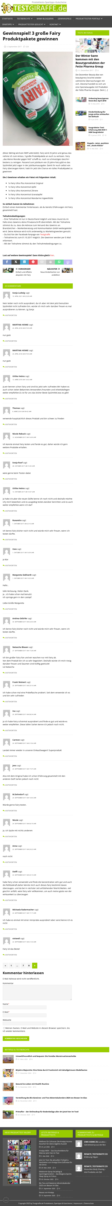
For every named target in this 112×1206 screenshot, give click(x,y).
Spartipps (7, 24)
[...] (106, 90)
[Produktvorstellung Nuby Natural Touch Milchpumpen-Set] (25, 1176)
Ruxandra (16, 520)
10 (105, 135)
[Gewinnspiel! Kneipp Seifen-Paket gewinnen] (13, 1147)
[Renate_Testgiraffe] (79, 1157)
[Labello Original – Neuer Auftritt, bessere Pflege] (25, 1147)
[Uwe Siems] (79, 1145)
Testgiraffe (45, 234)
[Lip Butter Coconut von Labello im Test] (25, 1153)
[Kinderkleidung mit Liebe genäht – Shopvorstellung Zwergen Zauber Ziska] (25, 1142)
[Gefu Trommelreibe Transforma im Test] (13, 1153)
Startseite (7, 18)
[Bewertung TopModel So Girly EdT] (13, 1158)
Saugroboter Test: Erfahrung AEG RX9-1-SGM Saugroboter (98, 129)
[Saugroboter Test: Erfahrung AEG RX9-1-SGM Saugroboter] (81, 128)
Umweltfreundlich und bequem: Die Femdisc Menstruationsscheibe (46, 1056)
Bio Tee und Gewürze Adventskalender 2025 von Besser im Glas (54, 1184)
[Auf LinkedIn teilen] (24, 262)
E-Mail (5, 1012)
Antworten (11, 315)
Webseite (7, 1020)
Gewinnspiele (64, 18)
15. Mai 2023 (93, 149)
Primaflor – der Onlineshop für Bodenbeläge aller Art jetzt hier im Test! (47, 1111)
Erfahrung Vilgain (91, 1157)
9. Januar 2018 (96, 135)
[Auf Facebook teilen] (7, 262)
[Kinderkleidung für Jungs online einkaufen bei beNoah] (81, 113)
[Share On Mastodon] (68, 262)
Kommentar (8, 983)
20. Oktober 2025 (47, 1179)
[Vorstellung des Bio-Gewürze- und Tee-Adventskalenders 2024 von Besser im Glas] (8, 1101)
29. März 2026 (46, 1168)
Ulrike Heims (18, 376)
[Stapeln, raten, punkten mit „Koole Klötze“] (80, 146)
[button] (6, 1200)
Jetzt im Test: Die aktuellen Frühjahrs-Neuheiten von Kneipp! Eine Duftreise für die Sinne (55, 1162)
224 (27, 46)
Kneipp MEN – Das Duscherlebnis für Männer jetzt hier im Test (54, 1151)
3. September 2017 (14, 46)
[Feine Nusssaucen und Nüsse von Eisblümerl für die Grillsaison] (25, 1158)
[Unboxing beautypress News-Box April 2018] (81, 99)
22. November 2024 (25, 1101)
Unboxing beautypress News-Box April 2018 (98, 99)
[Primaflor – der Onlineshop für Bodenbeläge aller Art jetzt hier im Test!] (8, 1115)
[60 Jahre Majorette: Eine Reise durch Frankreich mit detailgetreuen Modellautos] (8, 1073)
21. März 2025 (23, 1059)
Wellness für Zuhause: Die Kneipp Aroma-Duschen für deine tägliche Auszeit (55, 1142)
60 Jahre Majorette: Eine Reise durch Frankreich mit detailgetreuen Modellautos (51, 1070)
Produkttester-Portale (88, 18)
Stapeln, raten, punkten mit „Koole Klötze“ (98, 144)
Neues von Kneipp (46, 1192)
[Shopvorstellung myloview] (25, 1169)
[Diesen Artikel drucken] (50, 262)
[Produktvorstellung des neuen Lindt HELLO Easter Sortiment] (13, 1181)
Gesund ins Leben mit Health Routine (32, 1084)
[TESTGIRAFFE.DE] (34, 14)
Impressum (78, 1203)
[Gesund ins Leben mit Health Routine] (8, 1087)
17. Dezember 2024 (24, 1073)
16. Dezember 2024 (24, 1087)
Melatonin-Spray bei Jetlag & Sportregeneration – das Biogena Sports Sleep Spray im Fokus (55, 1173)
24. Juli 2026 (45, 1147)
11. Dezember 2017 (85, 70)
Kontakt (54, 24)
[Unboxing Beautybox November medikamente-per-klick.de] (13, 1142)
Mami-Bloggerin (45, 18)
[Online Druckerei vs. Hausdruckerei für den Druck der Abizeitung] (25, 1181)
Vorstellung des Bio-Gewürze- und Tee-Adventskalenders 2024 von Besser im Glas (51, 1098)
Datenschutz (89, 1203)
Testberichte (23, 18)
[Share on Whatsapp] (59, 262)
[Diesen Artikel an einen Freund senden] (42, 262)
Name (5, 1004)
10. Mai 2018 (95, 104)
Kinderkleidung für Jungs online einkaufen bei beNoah (99, 114)
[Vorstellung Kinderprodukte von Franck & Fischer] (25, 1164)
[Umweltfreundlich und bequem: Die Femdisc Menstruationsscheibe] (8, 1059)
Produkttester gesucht (30, 24)
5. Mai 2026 (45, 1156)
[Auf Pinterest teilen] (33, 262)
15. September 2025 (48, 1195)
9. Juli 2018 (94, 119)
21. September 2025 (48, 1188)
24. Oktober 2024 (24, 1115)
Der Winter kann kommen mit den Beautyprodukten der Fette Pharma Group (90, 61)
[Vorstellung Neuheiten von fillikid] (13, 1169)
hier (52, 255)
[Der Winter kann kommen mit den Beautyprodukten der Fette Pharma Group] (92, 45)
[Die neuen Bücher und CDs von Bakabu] (13, 1175)
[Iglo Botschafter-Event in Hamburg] (13, 1164)
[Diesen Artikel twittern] (15, 262)
